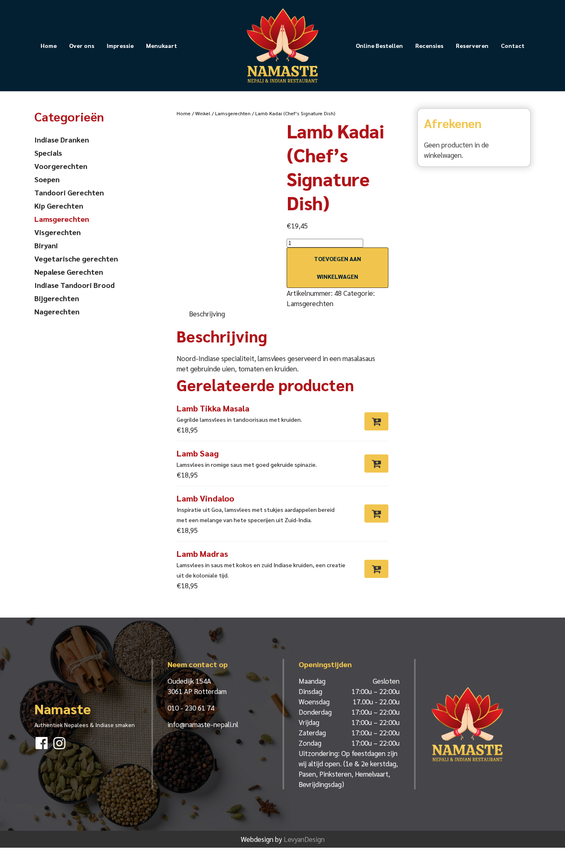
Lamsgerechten (233, 113)
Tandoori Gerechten (69, 192)
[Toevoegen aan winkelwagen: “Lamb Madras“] (376, 569)
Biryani (46, 245)
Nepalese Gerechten (68, 271)
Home (49, 45)
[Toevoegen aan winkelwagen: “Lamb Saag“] (376, 463)
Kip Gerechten (58, 205)
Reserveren (472, 45)
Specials (48, 152)
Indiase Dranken (61, 139)
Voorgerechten (60, 166)
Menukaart (161, 45)
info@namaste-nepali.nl (203, 724)
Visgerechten (57, 232)
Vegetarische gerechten (76, 258)
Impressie (120, 45)
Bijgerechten (56, 298)
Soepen (47, 179)
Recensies (429, 45)
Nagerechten (56, 311)
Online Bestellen (379, 45)
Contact (512, 45)
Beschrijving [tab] (207, 313)
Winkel (203, 113)
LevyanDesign (304, 839)
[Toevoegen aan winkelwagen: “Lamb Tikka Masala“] (376, 421)
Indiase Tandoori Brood (74, 285)
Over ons (81, 45)
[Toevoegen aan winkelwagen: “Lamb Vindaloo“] (376, 513)
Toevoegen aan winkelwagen (337, 267)
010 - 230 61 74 (191, 707)
